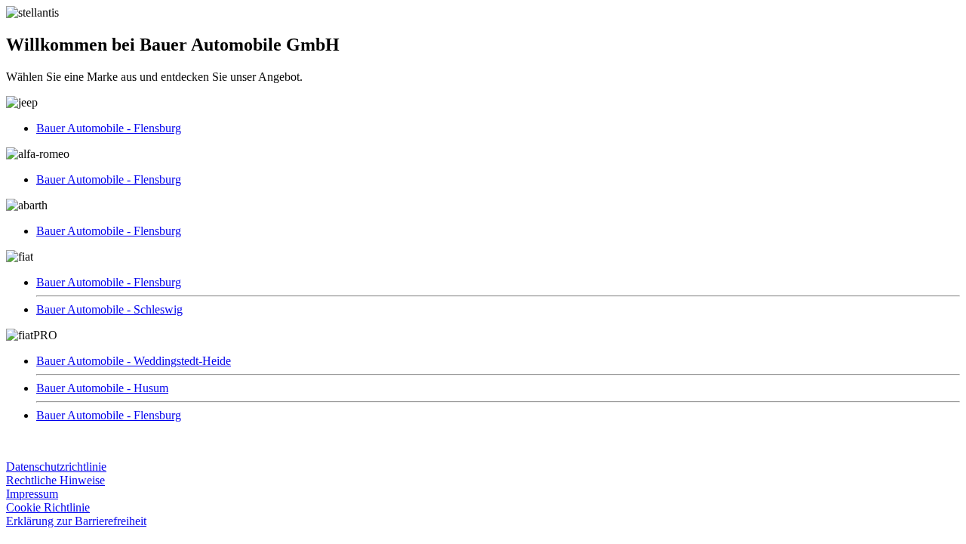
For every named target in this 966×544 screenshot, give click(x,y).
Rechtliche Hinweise (55, 480)
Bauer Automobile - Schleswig (109, 309)
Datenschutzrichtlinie (56, 466)
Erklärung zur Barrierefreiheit (76, 521)
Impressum (32, 493)
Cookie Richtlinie (48, 507)
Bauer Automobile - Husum (102, 388)
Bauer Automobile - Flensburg (108, 128)
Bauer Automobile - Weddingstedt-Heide (133, 360)
